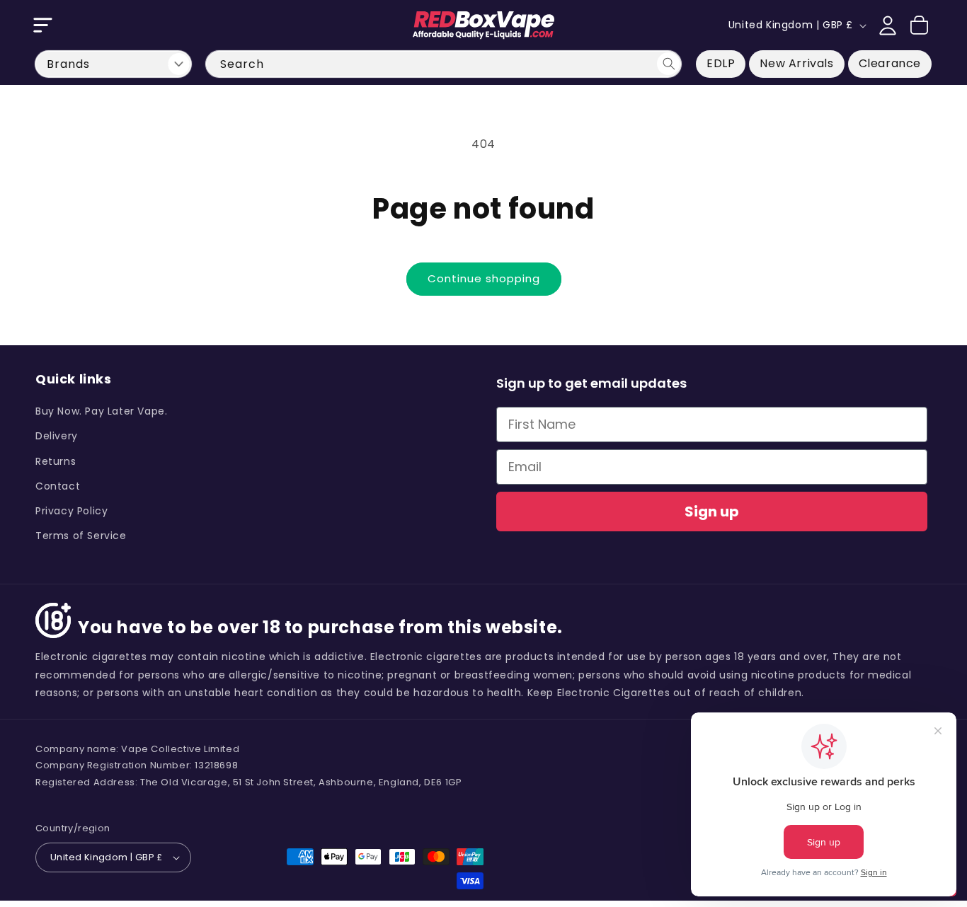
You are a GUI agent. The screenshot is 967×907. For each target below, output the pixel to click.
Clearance (890, 63)
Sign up (712, 511)
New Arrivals (796, 63)
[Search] (668, 63)
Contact (57, 486)
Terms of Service (81, 535)
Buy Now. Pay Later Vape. (101, 411)
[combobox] (443, 64)
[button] (42, 25)
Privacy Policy (71, 511)
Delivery (56, 436)
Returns (55, 461)
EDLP (720, 63)
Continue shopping (484, 278)
